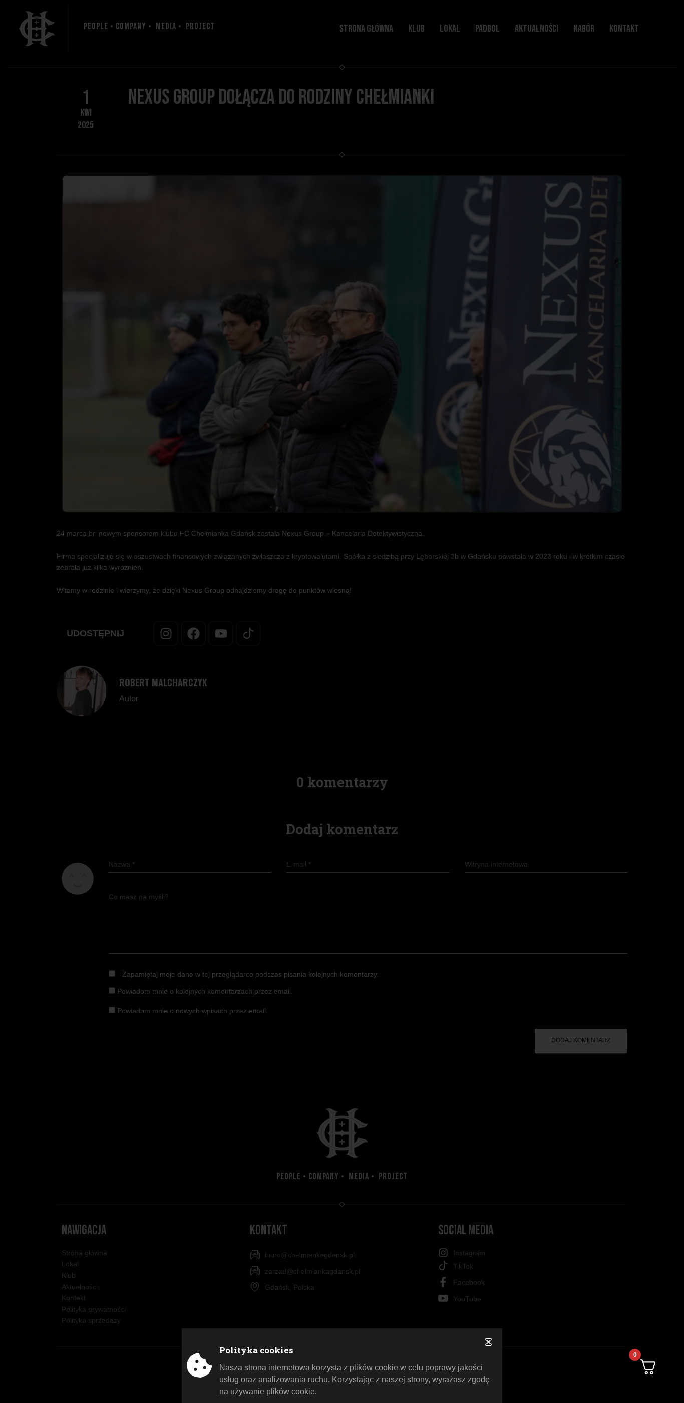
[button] (488, 1342)
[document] (342, 701)
